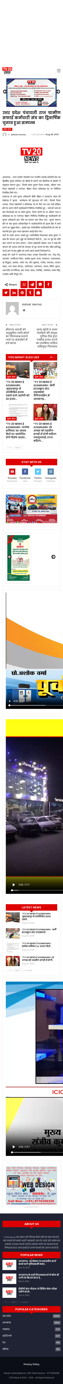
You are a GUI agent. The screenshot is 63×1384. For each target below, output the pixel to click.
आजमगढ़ (6, 1322)
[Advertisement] (31, 33)
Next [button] (57, 91)
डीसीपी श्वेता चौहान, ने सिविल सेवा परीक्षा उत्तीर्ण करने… (37, 1290)
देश (3, 1342)
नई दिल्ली (7, 1335)
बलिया (5, 1349)
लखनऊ (6, 1329)
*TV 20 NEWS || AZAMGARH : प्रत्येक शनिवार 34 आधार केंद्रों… (37, 945)
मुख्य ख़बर (7, 129)
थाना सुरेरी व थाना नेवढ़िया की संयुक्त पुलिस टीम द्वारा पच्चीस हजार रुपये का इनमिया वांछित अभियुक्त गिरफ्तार (46, 338)
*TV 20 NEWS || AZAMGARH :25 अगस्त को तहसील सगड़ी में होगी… (38, 959)
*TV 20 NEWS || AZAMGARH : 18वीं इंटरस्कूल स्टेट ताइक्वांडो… (39, 931)
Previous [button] (5, 91)
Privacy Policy (31, 1364)
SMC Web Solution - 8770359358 (43, 1373)
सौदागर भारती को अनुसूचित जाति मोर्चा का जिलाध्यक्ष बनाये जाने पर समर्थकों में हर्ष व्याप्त (17, 336)
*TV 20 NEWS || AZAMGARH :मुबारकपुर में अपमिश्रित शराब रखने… (36, 916)
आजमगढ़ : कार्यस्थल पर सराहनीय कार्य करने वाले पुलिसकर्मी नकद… (37, 1263)
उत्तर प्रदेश (6, 1316)
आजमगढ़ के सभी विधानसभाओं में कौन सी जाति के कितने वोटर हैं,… (38, 1276)
